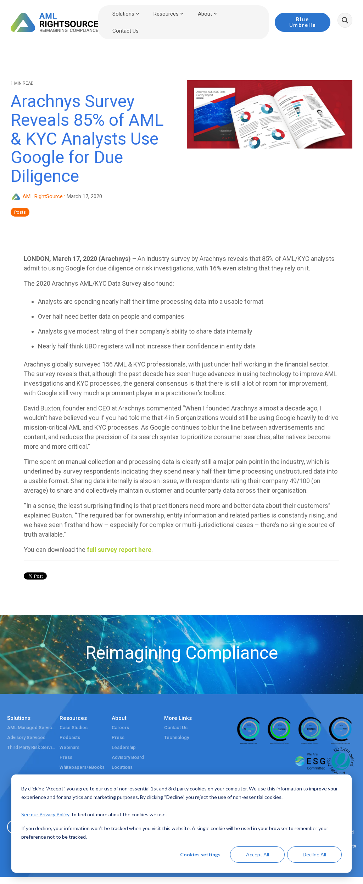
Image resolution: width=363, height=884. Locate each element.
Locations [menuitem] (122, 767)
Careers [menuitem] (120, 728)
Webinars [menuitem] (69, 747)
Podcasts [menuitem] (70, 737)
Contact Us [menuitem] (176, 728)
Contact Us (125, 31)
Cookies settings (200, 854)
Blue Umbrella (302, 22)
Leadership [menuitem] (124, 747)
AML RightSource (42, 197)
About (205, 14)
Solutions (123, 14)
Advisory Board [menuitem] (128, 757)
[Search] (344, 20)
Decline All (314, 854)
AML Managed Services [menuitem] (32, 728)
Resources (166, 14)
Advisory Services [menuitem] (26, 737)
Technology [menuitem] (176, 737)
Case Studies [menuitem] (74, 728)
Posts (20, 212)
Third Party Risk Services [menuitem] (32, 747)
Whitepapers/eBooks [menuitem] (82, 767)
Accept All (257, 854)
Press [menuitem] (66, 757)
